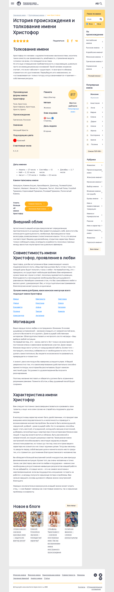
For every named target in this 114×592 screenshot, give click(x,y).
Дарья (16, 303)
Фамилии (91, 165)
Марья (16, 299)
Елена (91, 117)
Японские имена (93, 57)
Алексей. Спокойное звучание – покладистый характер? (35, 535)
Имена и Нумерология (93, 215)
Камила (61, 311)
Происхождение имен (94, 171)
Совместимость (35, 204)
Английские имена (91, 41)
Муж (99, 24)
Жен (91, 24)
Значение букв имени (38, 209)
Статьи (47, 578)
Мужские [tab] (95, 98)
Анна (91, 108)
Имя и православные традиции (93, 206)
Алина (91, 126)
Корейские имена (94, 52)
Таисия (39, 311)
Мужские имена (94, 182)
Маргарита (40, 299)
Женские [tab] (94, 94)
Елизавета (17, 307)
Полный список (94, 76)
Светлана (62, 299)
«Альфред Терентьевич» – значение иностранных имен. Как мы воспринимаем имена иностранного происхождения (54, 540)
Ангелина (40, 315)
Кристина (40, 303)
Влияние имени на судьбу (94, 192)
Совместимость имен (94, 231)
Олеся (61, 303)
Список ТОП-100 (94, 151)
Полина (16, 311)
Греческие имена (93, 61)
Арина (91, 140)
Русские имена (92, 48)
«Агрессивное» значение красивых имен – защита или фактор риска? (19, 535)
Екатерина (93, 135)
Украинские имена (91, 67)
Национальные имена (51, 575)
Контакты (81, 587)
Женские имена (94, 177)
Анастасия (93, 103)
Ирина (91, 130)
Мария (91, 112)
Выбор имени (93, 186)
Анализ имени (36, 578)
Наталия (61, 307)
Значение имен (19, 15)
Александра (18, 315)
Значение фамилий (21, 578)
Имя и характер (94, 225)
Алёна (38, 307)
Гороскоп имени (94, 242)
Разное (90, 221)
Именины (81, 575)
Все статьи (71, 506)
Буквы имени (92, 198)
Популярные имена (36, 15)
